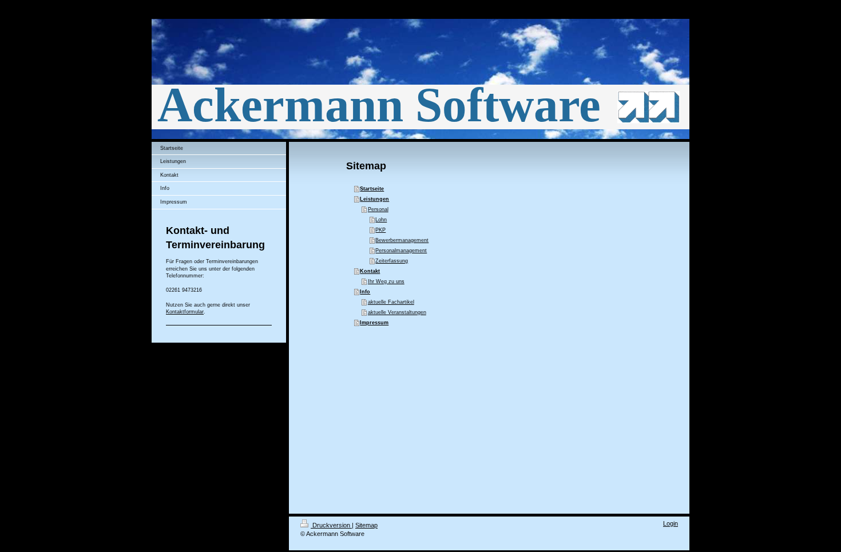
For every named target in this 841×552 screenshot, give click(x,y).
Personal (378, 209)
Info (365, 292)
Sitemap (366, 525)
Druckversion (331, 525)
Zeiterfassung (391, 261)
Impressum (374, 322)
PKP (380, 230)
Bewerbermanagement (402, 240)
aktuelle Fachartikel (391, 302)
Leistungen (374, 199)
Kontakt (370, 271)
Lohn (381, 220)
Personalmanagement (401, 250)
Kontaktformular (185, 312)
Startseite (372, 189)
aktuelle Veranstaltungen (397, 312)
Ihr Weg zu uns (386, 281)
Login (670, 523)
